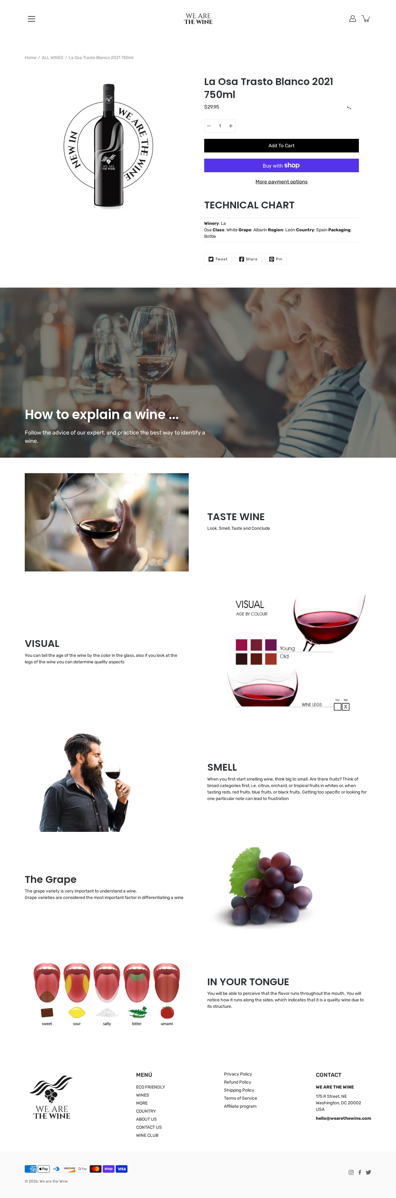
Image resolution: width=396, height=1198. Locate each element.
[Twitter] (368, 1172)
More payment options (282, 182)
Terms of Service (240, 1098)
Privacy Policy (238, 1074)
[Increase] (230, 126)
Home (31, 57)
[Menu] (31, 18)
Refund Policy (237, 1082)
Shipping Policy (239, 1090)
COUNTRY (146, 1111)
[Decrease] (208, 126)
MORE (142, 1103)
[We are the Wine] (198, 18)
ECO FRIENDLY (150, 1087)
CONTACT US (149, 1127)
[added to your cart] (366, 19)
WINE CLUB (147, 1135)
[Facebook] (360, 1172)
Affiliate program (240, 1106)
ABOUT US (146, 1119)
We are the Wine (54, 1181)
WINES (142, 1095)
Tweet (221, 259)
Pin (279, 259)
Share (252, 259)
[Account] (353, 19)
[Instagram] (351, 1172)
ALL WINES (52, 57)
